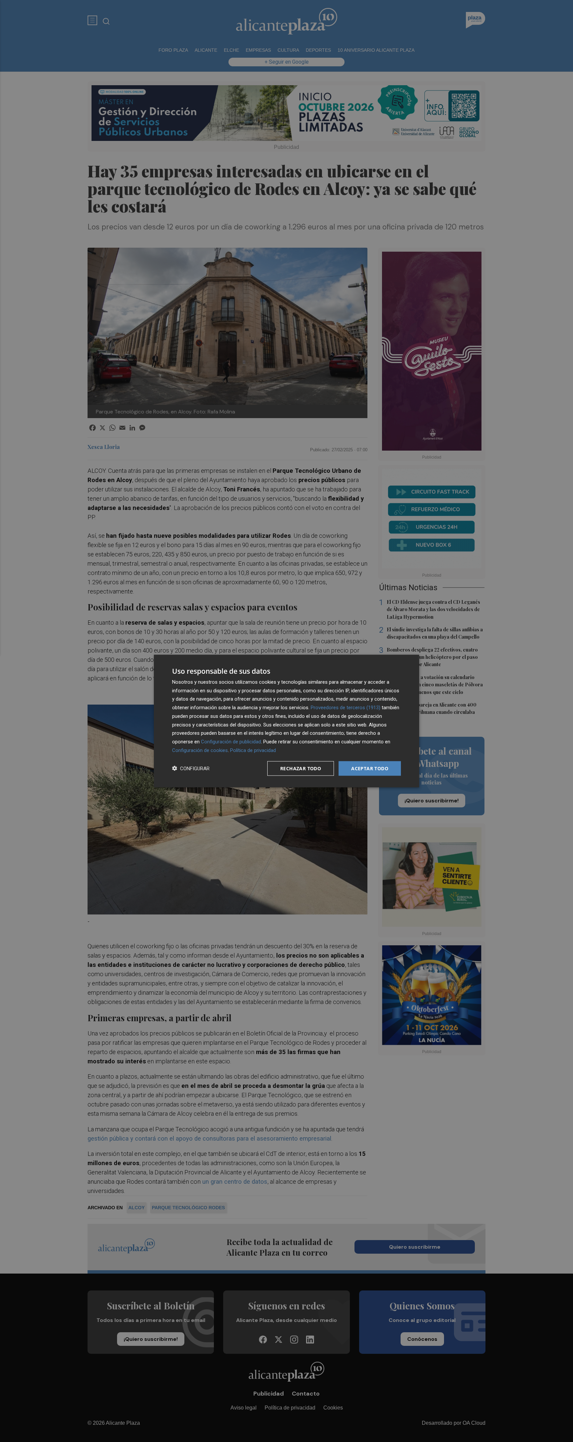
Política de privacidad (253, 750)
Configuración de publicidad (231, 742)
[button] (191, 768)
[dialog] (286, 721)
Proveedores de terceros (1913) (345, 708)
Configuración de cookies (200, 750)
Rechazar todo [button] (300, 768)
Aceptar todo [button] (369, 768)
